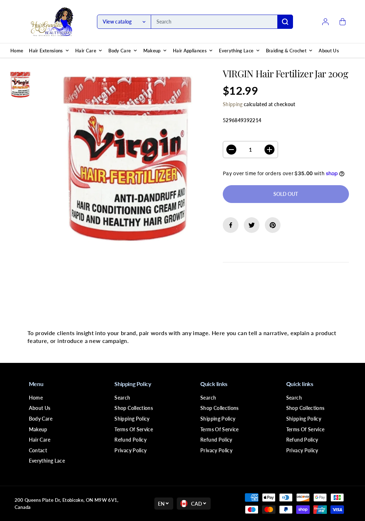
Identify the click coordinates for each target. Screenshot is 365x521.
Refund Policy (130, 440)
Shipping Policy (131, 419)
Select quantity (245, 134)
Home (36, 398)
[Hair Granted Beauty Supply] (52, 22)
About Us (40, 408)
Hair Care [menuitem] (85, 50)
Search (122, 398)
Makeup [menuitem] (152, 50)
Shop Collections (133, 408)
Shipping (233, 104)
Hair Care (39, 440)
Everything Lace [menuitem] (236, 50)
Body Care (40, 419)
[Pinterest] (273, 225)
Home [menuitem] (16, 50)
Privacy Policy (130, 450)
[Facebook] (230, 225)
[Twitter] (251, 225)
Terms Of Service (133, 429)
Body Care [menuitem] (119, 50)
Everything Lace (47, 461)
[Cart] (342, 22)
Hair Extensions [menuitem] (46, 50)
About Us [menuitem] (329, 50)
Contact (38, 450)
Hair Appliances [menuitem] (190, 50)
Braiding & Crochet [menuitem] (286, 50)
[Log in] (325, 22)
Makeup (38, 429)
